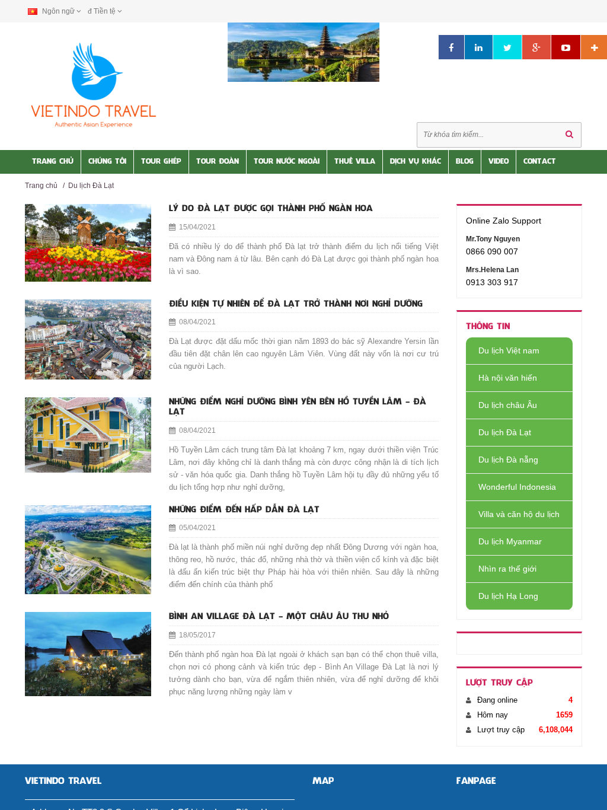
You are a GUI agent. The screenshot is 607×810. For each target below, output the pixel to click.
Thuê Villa (354, 161)
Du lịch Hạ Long (508, 596)
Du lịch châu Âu (507, 405)
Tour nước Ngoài (287, 161)
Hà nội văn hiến (507, 377)
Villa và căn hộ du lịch (519, 514)
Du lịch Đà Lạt (91, 185)
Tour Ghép (161, 161)
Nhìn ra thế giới (507, 568)
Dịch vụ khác (415, 161)
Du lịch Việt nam (508, 350)
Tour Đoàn (217, 161)
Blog (465, 161)
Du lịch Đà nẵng (508, 459)
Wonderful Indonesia (517, 487)
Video (498, 161)
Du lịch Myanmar (510, 541)
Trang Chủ (53, 161)
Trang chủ (41, 185)
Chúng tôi (107, 161)
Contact (539, 161)
